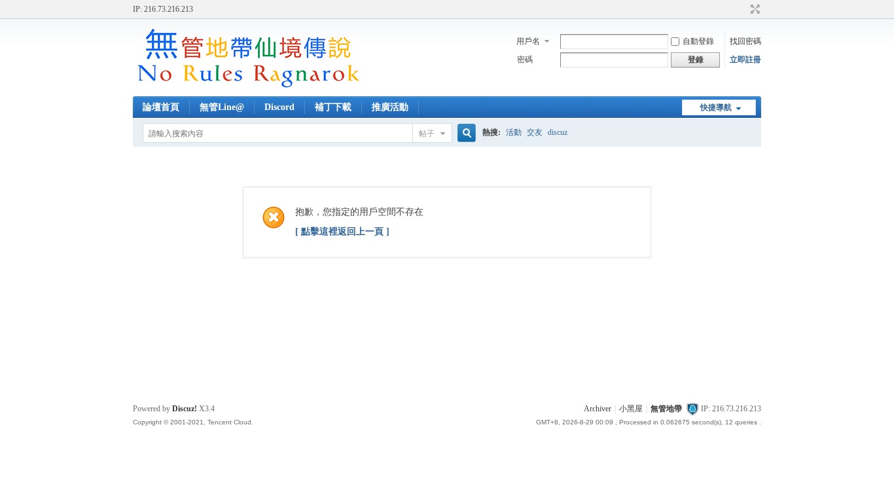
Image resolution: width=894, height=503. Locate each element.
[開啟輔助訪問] (743, 9)
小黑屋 (631, 408)
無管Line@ (222, 107)
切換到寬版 (753, 9)
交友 (535, 132)
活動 (514, 132)
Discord (279, 107)
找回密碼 (745, 41)
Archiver (597, 408)
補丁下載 (333, 107)
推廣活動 (390, 107)
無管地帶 (666, 408)
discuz (557, 132)
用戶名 (528, 41)
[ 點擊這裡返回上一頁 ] (342, 231)
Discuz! (184, 408)
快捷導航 (716, 107)
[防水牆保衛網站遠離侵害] (692, 408)
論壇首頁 (161, 107)
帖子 (427, 133)
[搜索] (464, 133)
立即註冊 (745, 59)
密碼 (525, 59)
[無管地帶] (247, 88)
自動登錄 (698, 41)
